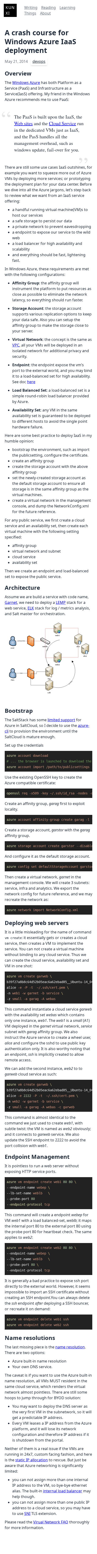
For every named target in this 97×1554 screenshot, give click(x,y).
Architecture (22, 587)
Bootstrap (19, 710)
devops (38, 61)
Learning (67, 7)
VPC (15, 345)
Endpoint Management (37, 1156)
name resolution (70, 1347)
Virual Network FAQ (50, 1522)
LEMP (61, 602)
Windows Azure (26, 82)
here (31, 381)
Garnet (11, 602)
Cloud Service (62, 123)
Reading (48, 7)
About (45, 13)
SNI (27, 1513)
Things (30, 13)
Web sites (23, 123)
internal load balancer (62, 1491)
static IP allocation (31, 1459)
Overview (18, 73)
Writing (30, 7)
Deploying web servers (37, 923)
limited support (61, 719)
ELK (31, 608)
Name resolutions (30, 1338)
